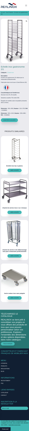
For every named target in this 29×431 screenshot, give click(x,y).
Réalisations (5, 368)
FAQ (2, 383)
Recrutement (5, 380)
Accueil (3, 12)
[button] (26, 21)
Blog (2, 371)
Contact (4, 395)
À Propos (4, 363)
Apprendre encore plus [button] (14, 425)
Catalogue (4, 392)
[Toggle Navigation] (26, 5)
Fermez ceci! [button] (5, 429)
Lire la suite (14, 170)
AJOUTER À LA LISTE (9, 120)
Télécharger (7, 343)
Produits (4, 366)
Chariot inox (10, 72)
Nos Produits (9, 12)
